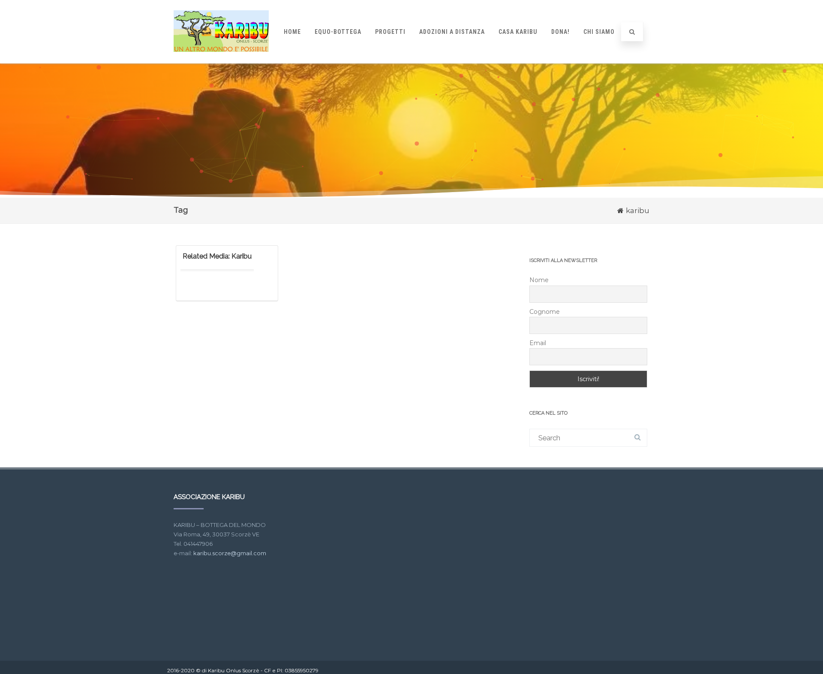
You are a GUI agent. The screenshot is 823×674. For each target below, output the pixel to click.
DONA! (560, 31)
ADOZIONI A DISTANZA (452, 31)
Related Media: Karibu (217, 256)
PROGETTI (390, 31)
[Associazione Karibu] (221, 59)
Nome (539, 280)
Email (537, 343)
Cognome (544, 312)
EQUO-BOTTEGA (338, 31)
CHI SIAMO (599, 31)
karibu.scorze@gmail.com (229, 553)
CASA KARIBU (518, 31)
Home (292, 31)
